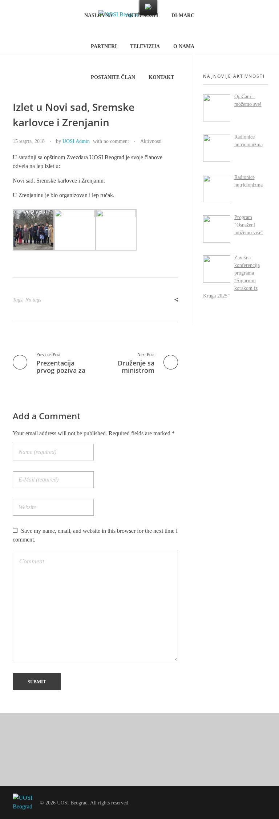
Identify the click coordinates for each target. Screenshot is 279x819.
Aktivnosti (151, 141)
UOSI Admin (76, 141)
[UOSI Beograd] (23, 803)
